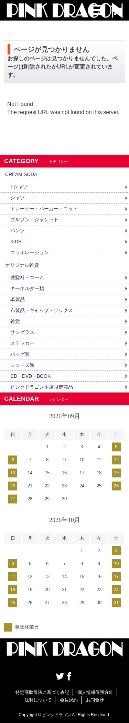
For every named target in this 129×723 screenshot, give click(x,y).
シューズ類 (22, 365)
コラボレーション (29, 252)
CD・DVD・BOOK (30, 376)
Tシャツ (19, 186)
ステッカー (22, 343)
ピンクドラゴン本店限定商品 (41, 387)
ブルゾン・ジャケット (34, 219)
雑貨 (15, 321)
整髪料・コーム (27, 277)
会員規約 (69, 699)
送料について (38, 699)
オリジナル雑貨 (22, 265)
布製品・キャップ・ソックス (41, 310)
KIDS (15, 241)
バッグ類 (20, 354)
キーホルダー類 (27, 288)
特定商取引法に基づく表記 (42, 692)
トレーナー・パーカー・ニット (44, 208)
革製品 (17, 299)
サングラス (22, 332)
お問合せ (95, 699)
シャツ (17, 197)
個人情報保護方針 (95, 692)
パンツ (17, 230)
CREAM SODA (21, 174)
